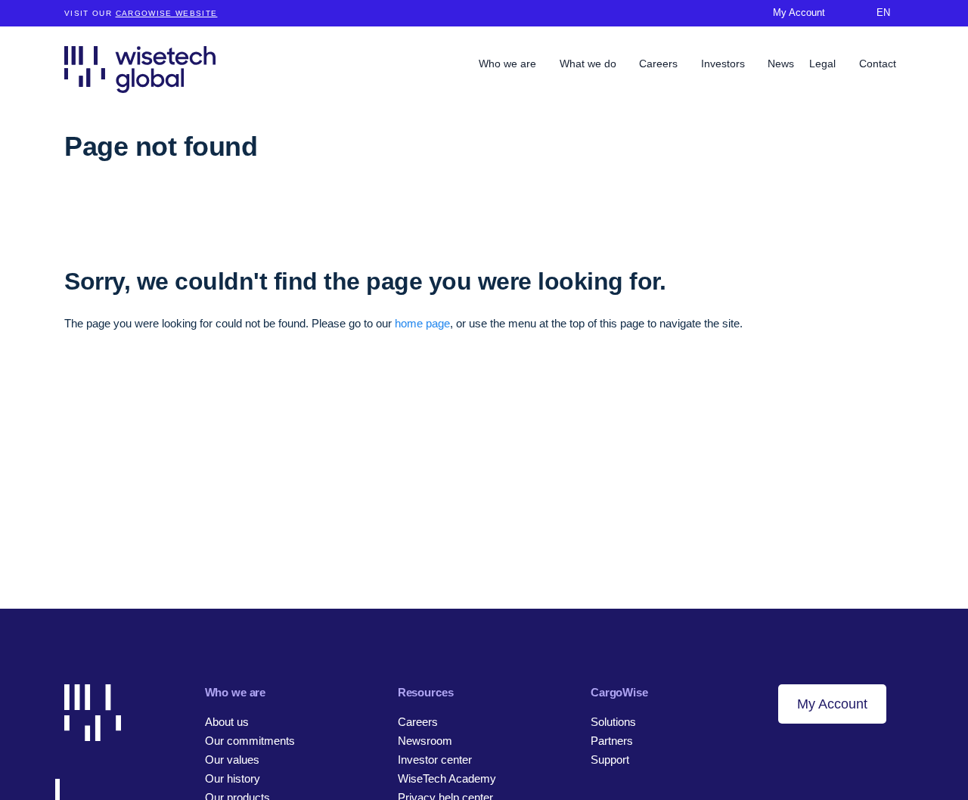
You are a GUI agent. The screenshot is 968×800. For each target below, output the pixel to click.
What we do (589, 63)
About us (227, 721)
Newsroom (425, 740)
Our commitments (250, 740)
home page (422, 323)
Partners (612, 740)
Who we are (509, 63)
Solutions (613, 721)
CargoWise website (167, 13)
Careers (660, 63)
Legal (824, 63)
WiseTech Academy (447, 778)
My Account (832, 704)
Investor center (435, 759)
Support (610, 759)
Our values (232, 759)
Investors (724, 63)
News (781, 63)
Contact (877, 63)
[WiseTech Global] (140, 69)
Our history (232, 778)
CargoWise (619, 692)
